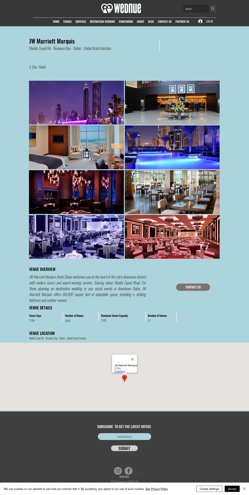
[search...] (212, 8)
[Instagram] (118, 471)
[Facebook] (128, 471)
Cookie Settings (209, 489)
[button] (76, 102)
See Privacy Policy (156, 489)
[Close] (244, 489)
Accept (232, 489)
